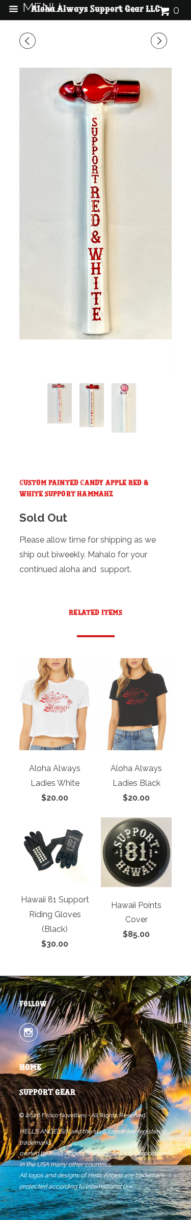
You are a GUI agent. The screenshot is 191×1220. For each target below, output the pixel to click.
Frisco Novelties (64, 1115)
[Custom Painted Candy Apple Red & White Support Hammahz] (95, 203)
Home (30, 1067)
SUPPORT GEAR (47, 1092)
